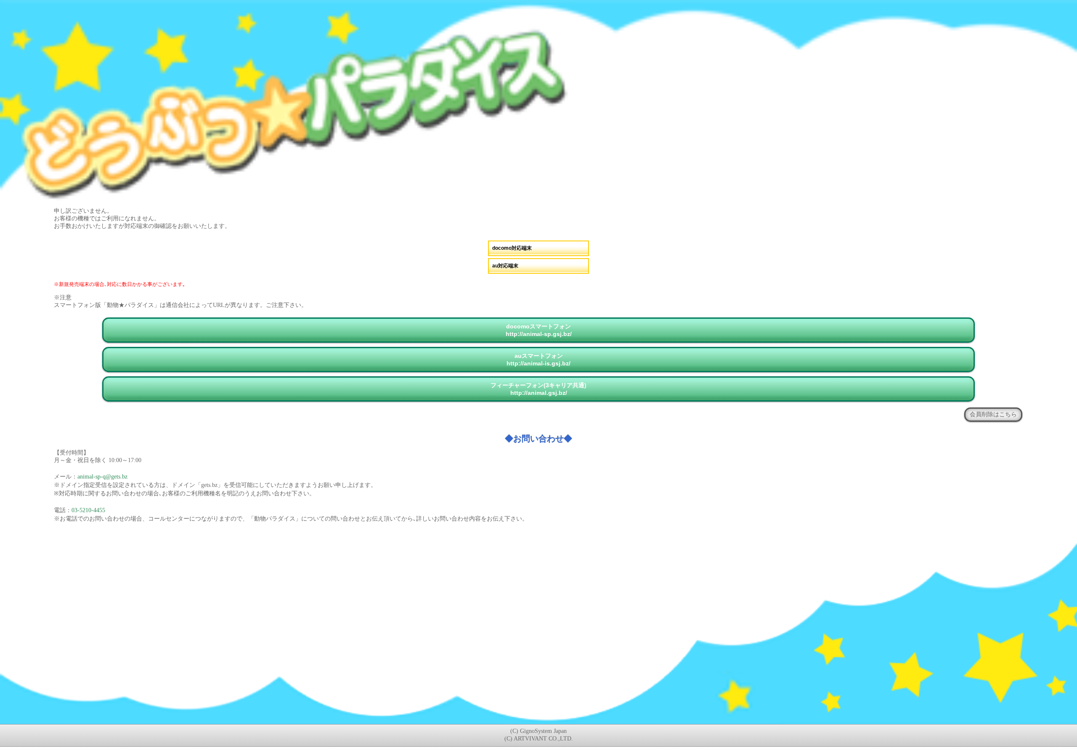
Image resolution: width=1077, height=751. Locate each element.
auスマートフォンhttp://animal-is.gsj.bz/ (538, 359)
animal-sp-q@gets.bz (102, 476)
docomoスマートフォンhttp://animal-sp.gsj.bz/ (539, 330)
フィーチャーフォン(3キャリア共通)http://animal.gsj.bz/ (538, 389)
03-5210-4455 (88, 510)
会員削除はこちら (993, 414)
